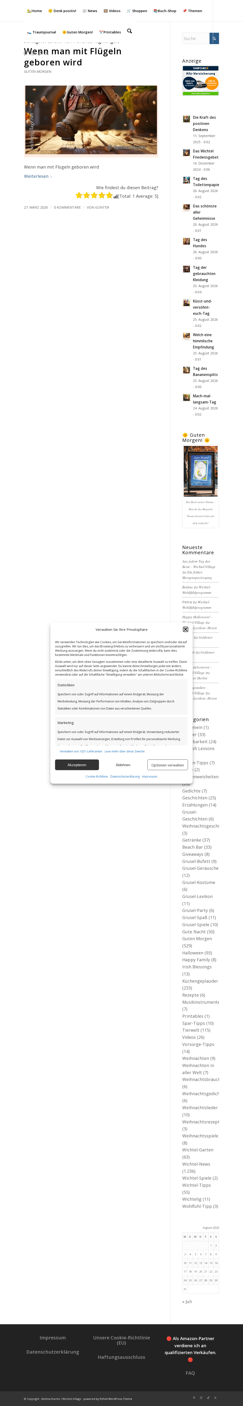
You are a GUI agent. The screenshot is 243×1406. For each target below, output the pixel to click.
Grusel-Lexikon (197, 896)
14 (205, 1263)
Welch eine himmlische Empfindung (203, 340)
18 (190, 1271)
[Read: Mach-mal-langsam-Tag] (186, 397)
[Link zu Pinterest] (25, 53)
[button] (185, 629)
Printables (192, 1016)
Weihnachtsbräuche (202, 1079)
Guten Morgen (37, 71)
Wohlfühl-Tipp (197, 1206)
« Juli (187, 1301)
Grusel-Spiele (195, 924)
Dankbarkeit (195, 741)
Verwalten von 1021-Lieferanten (81, 751)
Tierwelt (190, 1030)
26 (195, 1280)
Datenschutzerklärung (125, 776)
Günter (102, 207)
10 (185, 1263)
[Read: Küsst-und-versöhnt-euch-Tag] (186, 302)
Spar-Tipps (193, 1023)
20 (200, 1271)
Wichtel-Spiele (196, 1178)
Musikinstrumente (201, 1002)
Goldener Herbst (194, 678)
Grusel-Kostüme (198, 882)
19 (195, 1271)
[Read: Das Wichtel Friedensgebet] (186, 152)
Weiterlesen (36, 176)
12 (195, 1263)
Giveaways (192, 854)
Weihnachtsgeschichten (206, 826)
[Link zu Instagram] (32, 53)
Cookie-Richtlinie (97, 776)
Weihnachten (195, 1058)
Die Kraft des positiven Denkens (204, 123)
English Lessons (198, 748)
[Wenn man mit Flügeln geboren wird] (91, 121)
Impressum (149, 776)
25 (190, 1280)
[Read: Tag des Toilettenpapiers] (186, 180)
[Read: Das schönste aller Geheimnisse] (186, 207)
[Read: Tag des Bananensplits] (186, 370)
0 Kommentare (67, 207)
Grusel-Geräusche (200, 868)
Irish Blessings (197, 967)
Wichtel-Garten (197, 1150)
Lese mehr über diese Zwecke (125, 751)
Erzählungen (195, 805)
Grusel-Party (195, 910)
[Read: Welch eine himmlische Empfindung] (186, 336)
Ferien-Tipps (195, 762)
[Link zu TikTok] (39, 53)
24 (185, 1280)
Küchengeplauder (200, 981)
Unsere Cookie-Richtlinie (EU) (121, 1340)
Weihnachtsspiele (200, 1136)
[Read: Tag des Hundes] (186, 241)
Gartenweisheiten (200, 776)
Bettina (187, 587)
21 (205, 1271)
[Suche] (129, 32)
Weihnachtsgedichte (203, 1093)
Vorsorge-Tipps (198, 1044)
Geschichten (194, 798)
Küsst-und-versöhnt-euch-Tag (202, 307)
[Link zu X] (46, 53)
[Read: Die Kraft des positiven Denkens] (186, 119)
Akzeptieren (77, 765)
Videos (189, 1037)
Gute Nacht (194, 931)
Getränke (191, 840)
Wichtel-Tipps (196, 1185)
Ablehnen (123, 765)
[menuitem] (34, 10)
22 (211, 1271)
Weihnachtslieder (200, 1107)
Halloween (192, 953)
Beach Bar (192, 847)
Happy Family (196, 959)
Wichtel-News (196, 1164)
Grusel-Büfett (196, 861)
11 (190, 1263)
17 (185, 1271)
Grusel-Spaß (194, 917)
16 (216, 1263)
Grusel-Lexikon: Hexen (199, 627)
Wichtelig (191, 1199)
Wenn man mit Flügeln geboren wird (73, 56)
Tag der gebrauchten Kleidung (204, 273)
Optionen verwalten (167, 765)
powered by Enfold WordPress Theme (108, 1399)
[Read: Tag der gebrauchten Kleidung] (186, 269)
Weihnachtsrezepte (202, 1122)
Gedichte (191, 791)
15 (211, 1263)
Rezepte (190, 995)
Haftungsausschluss (121, 1357)
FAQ (190, 1373)
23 (216, 1271)
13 (200, 1263)
